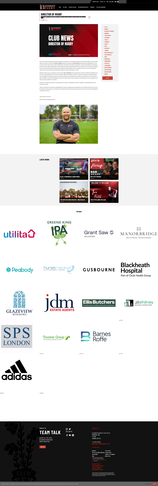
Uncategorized (108, 67)
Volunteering (107, 69)
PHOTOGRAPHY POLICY (97, 469)
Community (107, 42)
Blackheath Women (53, 16)
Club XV (64, 16)
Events (106, 44)
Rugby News (80, 16)
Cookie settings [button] (148, 483)
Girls (68, 16)
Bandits (46, 16)
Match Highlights (108, 52)
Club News (60, 16)
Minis (76, 16)
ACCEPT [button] (154, 483)
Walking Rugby (107, 72)
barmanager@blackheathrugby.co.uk (99, 459)
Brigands (106, 33)
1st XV (42, 16)
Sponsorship (107, 61)
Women (106, 74)
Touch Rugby (107, 65)
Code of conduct (96, 467)
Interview (106, 48)
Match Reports (108, 54)
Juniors (72, 16)
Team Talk (106, 63)
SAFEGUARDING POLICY (98, 466)
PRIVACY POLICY (96, 464)
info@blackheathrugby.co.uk (101, 444)
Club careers (107, 35)
